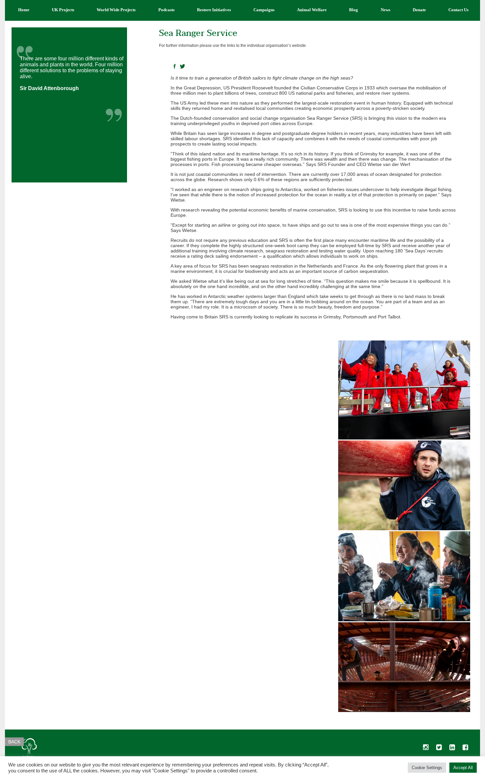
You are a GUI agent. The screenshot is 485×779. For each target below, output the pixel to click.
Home (23, 9)
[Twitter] (182, 67)
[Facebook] (174, 67)
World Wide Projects (116, 9)
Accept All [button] (463, 767)
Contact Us (458, 9)
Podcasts (166, 9)
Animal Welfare (312, 9)
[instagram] (426, 749)
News (385, 9)
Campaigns (264, 9)
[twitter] (439, 749)
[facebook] (465, 749)
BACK (14, 741)
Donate (419, 9)
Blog (353, 9)
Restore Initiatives (214, 9)
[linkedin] (452, 749)
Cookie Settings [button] (427, 767)
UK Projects (63, 9)
